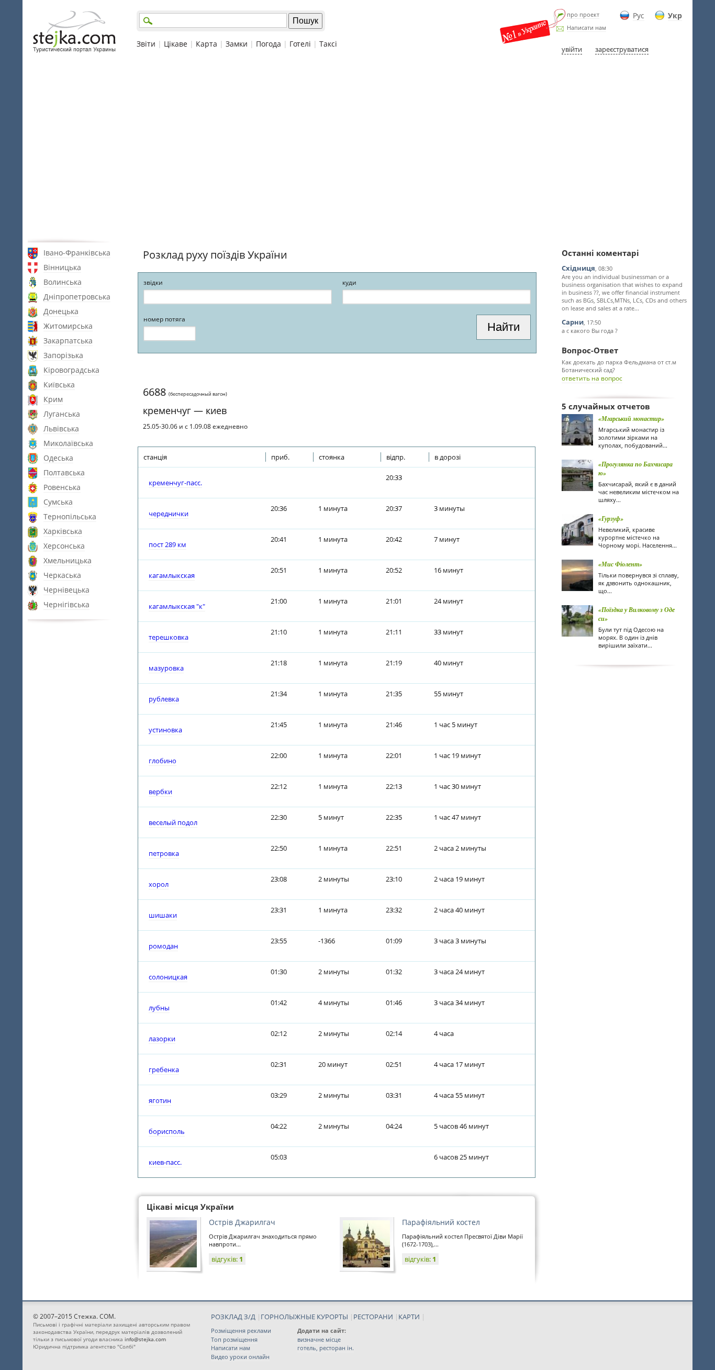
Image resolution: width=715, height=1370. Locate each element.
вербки (160, 791)
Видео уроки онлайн (240, 1357)
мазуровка (166, 668)
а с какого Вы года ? (590, 331)
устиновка (165, 729)
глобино (162, 760)
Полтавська (64, 472)
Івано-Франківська (76, 253)
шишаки (163, 915)
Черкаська (62, 575)
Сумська (58, 502)
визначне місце (319, 1339)
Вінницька (62, 267)
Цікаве (175, 44)
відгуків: (227, 1259)
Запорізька (63, 355)
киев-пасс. (165, 1162)
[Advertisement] (357, 148)
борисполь (167, 1131)
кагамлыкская (172, 575)
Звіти (146, 44)
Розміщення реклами (241, 1330)
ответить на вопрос (592, 378)
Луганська (61, 414)
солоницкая (168, 977)
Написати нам (586, 27)
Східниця (578, 268)
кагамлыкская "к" (177, 606)
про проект (583, 14)
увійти (572, 49)
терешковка (168, 637)
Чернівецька (66, 590)
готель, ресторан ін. (325, 1348)
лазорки (162, 1038)
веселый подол (173, 822)
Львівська (61, 428)
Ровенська (62, 487)
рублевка (164, 699)
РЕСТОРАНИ (373, 1316)
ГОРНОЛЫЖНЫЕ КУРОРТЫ (304, 1316)
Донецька (61, 311)
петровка (164, 853)
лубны (159, 1007)
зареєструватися (622, 49)
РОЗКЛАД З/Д (233, 1316)
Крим (53, 399)
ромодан (163, 946)
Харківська (62, 531)
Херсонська (64, 546)
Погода (268, 44)
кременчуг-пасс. (175, 482)
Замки (237, 44)
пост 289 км (167, 544)
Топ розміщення (234, 1339)
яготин (160, 1100)
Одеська (58, 458)
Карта (206, 44)
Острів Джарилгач (242, 1222)
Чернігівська (66, 604)
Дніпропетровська (76, 297)
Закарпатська (68, 341)
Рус (638, 15)
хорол (159, 884)
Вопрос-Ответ (590, 350)
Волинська (62, 282)
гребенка (164, 1069)
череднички (168, 513)
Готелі (300, 44)
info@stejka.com (145, 1339)
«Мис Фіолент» (620, 564)
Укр (675, 15)
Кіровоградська (71, 370)
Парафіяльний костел (441, 1222)
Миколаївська (68, 443)
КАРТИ (409, 1316)
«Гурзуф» (610, 518)
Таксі (328, 44)
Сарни (573, 322)
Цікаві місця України (190, 1206)
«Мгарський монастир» (631, 418)
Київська (59, 384)
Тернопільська (69, 516)
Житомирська (68, 326)
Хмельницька (67, 560)
